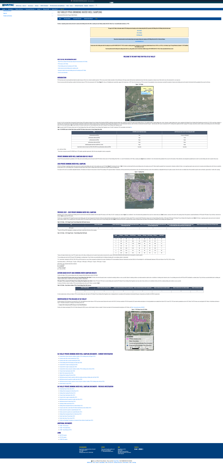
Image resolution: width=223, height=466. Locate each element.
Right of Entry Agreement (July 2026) (66, 373)
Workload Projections (79, 5)
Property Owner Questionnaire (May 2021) (67, 395)
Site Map (134, 462)
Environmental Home (7, 11)
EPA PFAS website (63, 437)
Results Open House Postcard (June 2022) (67, 416)
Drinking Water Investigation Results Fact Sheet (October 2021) (71, 405)
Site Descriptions (67, 18)
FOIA (106, 462)
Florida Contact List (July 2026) (65, 383)
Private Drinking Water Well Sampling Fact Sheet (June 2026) (71, 362)
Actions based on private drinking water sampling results (68, 68)
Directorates (30, 5)
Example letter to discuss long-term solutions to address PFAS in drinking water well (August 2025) (77, 356)
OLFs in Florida (139, 30)
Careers (71, 5)
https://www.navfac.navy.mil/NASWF (138, 307)
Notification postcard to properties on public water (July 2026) (71, 379)
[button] (91, 1)
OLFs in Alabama (139, 32)
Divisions (37, 5)
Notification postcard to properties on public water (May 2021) (71, 399)
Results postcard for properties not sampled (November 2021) (71, 412)
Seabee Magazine (121, 453)
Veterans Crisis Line (118, 462)
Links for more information (62, 72)
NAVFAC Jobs (89, 462)
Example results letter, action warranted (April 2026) (69, 358)
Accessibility (102, 462)
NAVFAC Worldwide (44, 5)
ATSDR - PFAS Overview (64, 425)
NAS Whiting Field (139, 35)
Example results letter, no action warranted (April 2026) (70, 360)
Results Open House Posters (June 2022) (67, 418)
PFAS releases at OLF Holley (63, 64)
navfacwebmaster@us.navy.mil (108, 451)
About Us (24, 5)
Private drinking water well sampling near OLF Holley (67, 66)
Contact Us (91, 5)
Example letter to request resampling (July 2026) (68, 364)
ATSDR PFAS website (63, 439)
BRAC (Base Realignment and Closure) (124, 452)
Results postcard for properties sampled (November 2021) (70, 410)
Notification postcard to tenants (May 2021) (68, 401)
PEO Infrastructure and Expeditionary (57, 5)
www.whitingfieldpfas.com (139, 41)
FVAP (130, 462)
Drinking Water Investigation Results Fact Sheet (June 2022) (70, 414)
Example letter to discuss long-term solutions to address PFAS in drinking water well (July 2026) (77, 369)
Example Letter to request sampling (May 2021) (68, 397)
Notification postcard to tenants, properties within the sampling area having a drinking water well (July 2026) (79, 377)
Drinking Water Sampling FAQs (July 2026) (67, 375)
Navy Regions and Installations (123, 451)
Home (60, 18)
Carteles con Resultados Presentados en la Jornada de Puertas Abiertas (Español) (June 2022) (76, 420)
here (131, 127)
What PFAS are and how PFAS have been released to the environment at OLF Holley (72, 61)
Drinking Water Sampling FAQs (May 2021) (67, 393)
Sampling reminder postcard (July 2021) (67, 403)
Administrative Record (88, 18)
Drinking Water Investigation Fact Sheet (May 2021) (69, 391)
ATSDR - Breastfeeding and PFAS (66, 430)
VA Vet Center (125, 462)
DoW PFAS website (63, 435)
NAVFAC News (120, 450)
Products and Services (7, 16)
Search (97, 462)
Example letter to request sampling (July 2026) (68, 366)
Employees (86, 5)
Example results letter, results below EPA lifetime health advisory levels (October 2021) (75, 407)
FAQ (94, 462)
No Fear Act (110, 462)
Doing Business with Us (122, 449)
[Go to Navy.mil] (111, 2)
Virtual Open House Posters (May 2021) (67, 389)
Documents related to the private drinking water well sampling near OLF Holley (72, 70)
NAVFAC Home (19, 5)
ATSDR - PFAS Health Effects (65, 427)
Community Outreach (77, 18)
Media (67, 5)
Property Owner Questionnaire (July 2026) (67, 371)
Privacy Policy (116, 461)
